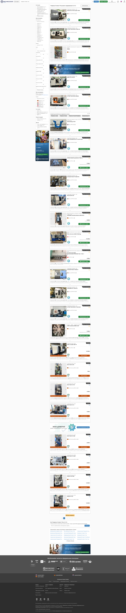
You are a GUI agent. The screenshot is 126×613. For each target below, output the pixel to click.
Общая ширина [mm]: (39, 63)
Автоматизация (40, 11)
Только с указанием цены (41, 50)
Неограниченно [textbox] (40, 98)
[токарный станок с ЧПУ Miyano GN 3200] (58, 481)
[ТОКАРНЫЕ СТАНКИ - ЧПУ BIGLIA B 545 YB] (58, 200)
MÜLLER (39, 36)
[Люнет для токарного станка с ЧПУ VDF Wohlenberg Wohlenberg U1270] (58, 125)
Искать (96, 1)
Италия (40, 103)
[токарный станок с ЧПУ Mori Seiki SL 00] (58, 369)
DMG (39, 33)
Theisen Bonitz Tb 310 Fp (65, 581)
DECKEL (39, 23)
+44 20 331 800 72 (41, 575)
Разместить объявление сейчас (82, 72)
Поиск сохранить (70, 515)
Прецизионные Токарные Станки (89, 115)
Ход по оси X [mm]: (39, 75)
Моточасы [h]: (38, 56)
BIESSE (39, 31)
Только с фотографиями (42, 124)
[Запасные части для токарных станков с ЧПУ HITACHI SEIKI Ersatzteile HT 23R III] (58, 162)
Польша (40, 101)
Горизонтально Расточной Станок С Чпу (57, 535)
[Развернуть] (70, 25)
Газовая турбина (56, 581)
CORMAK (39, 38)
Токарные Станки (63, 115)
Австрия (40, 105)
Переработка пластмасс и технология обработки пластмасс (42, 13)
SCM (38, 24)
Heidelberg (40, 35)
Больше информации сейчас (83, 427)
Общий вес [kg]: (38, 71)
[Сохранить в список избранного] (89, 10)
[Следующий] (65, 15)
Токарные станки (54, 115)
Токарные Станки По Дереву (74, 115)
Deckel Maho (40, 40)
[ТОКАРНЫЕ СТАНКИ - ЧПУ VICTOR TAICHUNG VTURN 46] (58, 34)
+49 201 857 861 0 (59, 575)
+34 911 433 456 (40, 576)
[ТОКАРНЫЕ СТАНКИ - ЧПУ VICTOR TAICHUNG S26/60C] (58, 101)
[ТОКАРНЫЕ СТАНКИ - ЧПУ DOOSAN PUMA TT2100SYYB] (58, 181)
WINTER (39, 32)
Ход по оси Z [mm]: (39, 82)
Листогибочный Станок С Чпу (69, 531)
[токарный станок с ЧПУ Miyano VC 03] (58, 501)
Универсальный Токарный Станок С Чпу (84, 531)
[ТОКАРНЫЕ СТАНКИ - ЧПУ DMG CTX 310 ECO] (58, 82)
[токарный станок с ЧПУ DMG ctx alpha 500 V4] (58, 349)
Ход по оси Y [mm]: (39, 78)
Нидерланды (41, 104)
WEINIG (39, 26)
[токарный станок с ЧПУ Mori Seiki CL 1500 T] (58, 461)
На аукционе (84, 355)
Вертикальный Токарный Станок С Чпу (57, 531)
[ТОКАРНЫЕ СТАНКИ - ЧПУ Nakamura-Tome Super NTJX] (58, 15)
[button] (124, 2)
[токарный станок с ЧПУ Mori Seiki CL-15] (58, 409)
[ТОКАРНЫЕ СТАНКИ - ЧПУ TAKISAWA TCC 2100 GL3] (58, 293)
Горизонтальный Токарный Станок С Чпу (57, 539)
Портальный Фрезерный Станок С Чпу (71, 537)
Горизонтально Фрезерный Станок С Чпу (57, 537)
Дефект (39, 114)
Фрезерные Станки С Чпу (82, 533)
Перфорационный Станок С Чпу (70, 535)
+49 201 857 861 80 (77, 575)
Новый (39, 110)
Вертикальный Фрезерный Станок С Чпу (57, 533)
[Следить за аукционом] (89, 344)
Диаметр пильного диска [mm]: (41, 86)
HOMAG (39, 27)
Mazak (39, 41)
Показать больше (70, 540)
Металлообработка (41, 6)
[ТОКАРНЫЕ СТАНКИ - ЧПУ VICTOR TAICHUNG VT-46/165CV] (58, 312)
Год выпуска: (38, 52)
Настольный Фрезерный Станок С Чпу (71, 533)
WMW (39, 28)
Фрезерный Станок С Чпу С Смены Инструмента (86, 539)
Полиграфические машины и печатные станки (42, 10)
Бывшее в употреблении (42, 113)
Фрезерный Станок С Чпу (82, 535)
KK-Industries (40, 37)
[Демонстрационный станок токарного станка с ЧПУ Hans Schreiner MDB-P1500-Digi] (58, 237)
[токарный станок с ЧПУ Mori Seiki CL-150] (58, 389)
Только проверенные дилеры (42, 127)
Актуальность (85, 5)
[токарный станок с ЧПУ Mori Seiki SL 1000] (58, 440)
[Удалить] (93, 2)
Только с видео (40, 125)
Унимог (50, 581)
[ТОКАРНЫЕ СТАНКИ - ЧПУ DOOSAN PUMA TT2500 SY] (58, 274)
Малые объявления (41, 118)
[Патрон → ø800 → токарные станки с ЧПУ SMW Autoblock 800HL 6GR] (58, 330)
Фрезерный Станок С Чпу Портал (83, 537)
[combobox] (42, 98)
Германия (41, 100)
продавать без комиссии (42, 154)
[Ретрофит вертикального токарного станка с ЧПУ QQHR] (58, 52)
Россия (45, 94)
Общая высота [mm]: (39, 67)
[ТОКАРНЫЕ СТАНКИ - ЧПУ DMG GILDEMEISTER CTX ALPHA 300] (58, 144)
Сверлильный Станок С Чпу (69, 539)
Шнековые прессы (74, 581)
